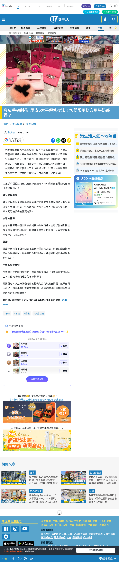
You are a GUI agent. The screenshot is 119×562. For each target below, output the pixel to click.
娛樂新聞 (40, 32)
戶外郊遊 (92, 524)
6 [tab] (67, 35)
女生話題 (39, 313)
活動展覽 (46, 521)
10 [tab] (61, 39)
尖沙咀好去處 (73, 521)
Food (38, 6)
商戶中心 (86, 6)
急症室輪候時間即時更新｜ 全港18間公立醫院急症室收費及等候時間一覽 (103, 498)
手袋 (17, 313)
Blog (60, 6)
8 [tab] (55, 39)
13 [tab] (58, 42)
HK (18, 6)
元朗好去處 (105, 521)
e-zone (70, 6)
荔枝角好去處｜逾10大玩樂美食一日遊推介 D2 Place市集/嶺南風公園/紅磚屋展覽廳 (103, 481)
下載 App (101, 6)
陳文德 (11, 132)
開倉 (61, 521)
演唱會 (12, 27)
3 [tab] (58, 35)
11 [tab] (64, 39)
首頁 (5, 124)
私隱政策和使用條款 (13, 551)
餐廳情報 (81, 524)
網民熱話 (45, 534)
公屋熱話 (28, 32)
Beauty (49, 6)
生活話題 (17, 124)
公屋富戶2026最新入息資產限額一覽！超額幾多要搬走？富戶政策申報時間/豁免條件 (43, 481)
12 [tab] (67, 39)
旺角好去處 (61, 524)
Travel (27, 6)
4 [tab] (61, 35)
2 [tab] (55, 35)
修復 (27, 313)
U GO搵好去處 (92, 12)
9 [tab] (58, 39)
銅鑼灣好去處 (90, 521)
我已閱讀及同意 (96, 550)
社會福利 (104, 524)
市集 (55, 521)
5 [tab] (64, 35)
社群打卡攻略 (111, 12)
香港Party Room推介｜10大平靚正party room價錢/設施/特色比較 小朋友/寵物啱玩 (43, 500)
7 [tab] (53, 39)
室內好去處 (95, 472)
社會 (32, 472)
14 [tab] (61, 42)
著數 (8, 313)
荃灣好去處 (47, 524)
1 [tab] (53, 35)
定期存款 (52, 32)
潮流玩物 (31, 124)
